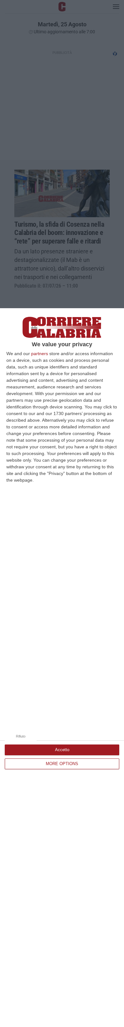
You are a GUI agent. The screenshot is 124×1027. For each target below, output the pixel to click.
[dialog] (62, 667)
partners (39, 353)
